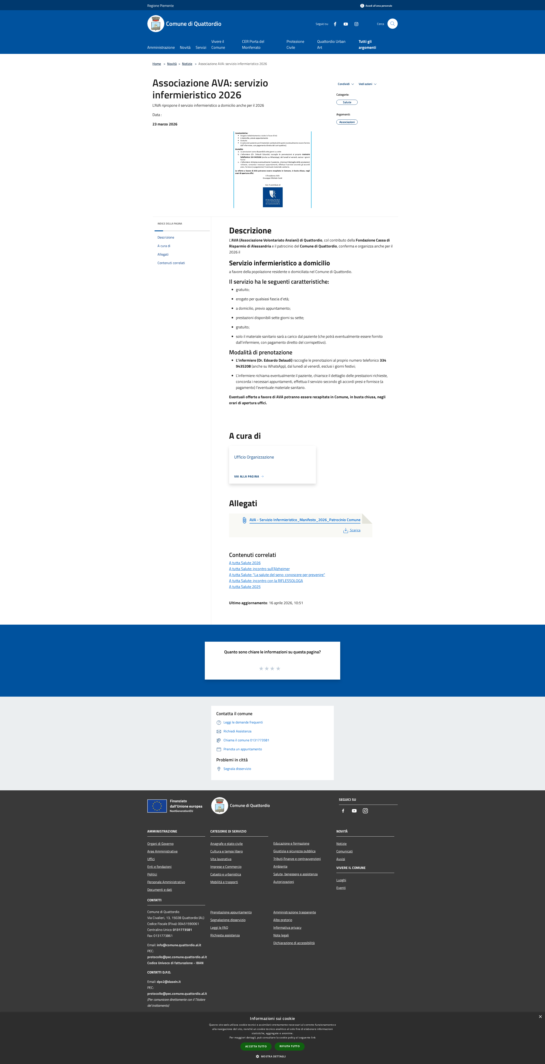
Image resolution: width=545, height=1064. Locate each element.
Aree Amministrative (162, 851)
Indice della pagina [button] (170, 223)
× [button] (540, 1016)
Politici (152, 874)
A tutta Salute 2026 (245, 563)
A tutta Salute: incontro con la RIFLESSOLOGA (266, 581)
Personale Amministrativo (166, 881)
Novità (172, 63)
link (313, 1037)
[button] (272, 1056)
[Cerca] (392, 24)
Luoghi (341, 880)
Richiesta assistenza (225, 935)
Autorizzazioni (283, 881)
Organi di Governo (160, 843)
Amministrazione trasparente (294, 912)
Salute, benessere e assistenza (295, 874)
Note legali (281, 935)
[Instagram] (354, 23)
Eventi (341, 887)
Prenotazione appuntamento (231, 912)
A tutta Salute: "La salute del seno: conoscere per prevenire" (277, 575)
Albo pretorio (282, 919)
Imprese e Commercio (225, 866)
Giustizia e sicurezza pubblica (294, 851)
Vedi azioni (366, 84)
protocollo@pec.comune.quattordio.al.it (177, 956)
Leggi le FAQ (219, 927)
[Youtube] (344, 23)
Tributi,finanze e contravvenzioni (297, 858)
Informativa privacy (287, 927)
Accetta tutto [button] (256, 1046)
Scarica (355, 530)
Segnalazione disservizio (227, 919)
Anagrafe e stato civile (226, 843)
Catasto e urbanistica (225, 874)
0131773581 (182, 929)
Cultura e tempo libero (226, 851)
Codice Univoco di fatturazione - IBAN (175, 962)
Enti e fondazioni (159, 866)
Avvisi (340, 858)
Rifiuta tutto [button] (290, 1046)
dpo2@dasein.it (169, 981)
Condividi (344, 84)
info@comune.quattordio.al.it (179, 945)
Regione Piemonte (160, 5)
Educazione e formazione (291, 843)
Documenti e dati (159, 889)
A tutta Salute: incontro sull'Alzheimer (259, 569)
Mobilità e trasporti (224, 881)
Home (156, 63)
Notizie (187, 63)
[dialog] (272, 1038)
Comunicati (344, 851)
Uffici (151, 858)
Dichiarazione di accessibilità (294, 942)
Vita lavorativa (220, 858)
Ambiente (280, 866)
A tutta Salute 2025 (245, 587)
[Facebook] (333, 23)
